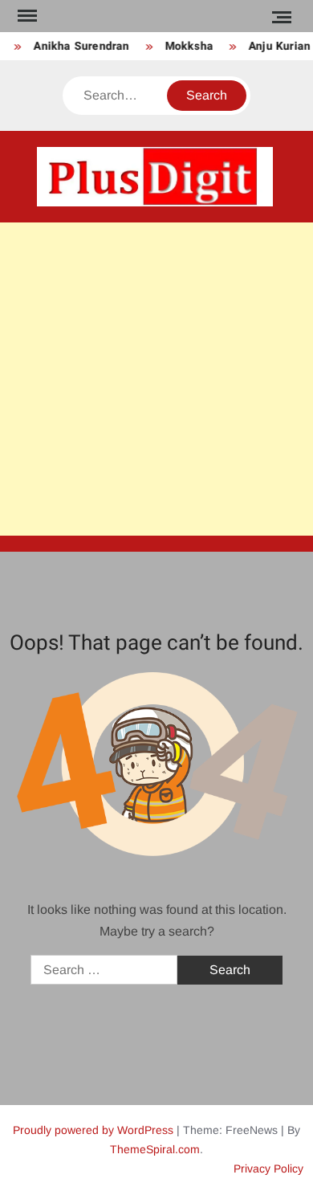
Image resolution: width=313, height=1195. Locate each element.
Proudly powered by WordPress (93, 1130)
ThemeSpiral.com (155, 1149)
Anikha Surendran (80, 46)
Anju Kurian (277, 46)
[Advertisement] (156, 379)
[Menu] (26, 16)
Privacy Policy (268, 1168)
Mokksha (187, 46)
